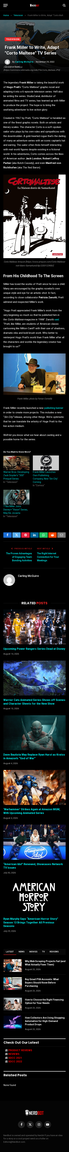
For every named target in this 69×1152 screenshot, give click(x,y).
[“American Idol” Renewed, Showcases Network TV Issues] (34, 842)
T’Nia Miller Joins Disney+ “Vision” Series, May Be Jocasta (15, 509)
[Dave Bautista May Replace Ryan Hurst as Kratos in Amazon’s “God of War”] (34, 732)
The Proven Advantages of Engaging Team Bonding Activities (19, 557)
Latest (10, 951)
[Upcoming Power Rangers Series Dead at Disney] (34, 626)
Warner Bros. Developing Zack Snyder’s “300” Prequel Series (16, 475)
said (56, 319)
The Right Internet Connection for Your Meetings (48, 557)
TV (43, 951)
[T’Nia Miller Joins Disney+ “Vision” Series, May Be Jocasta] (16, 497)
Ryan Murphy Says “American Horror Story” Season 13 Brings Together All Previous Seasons (30, 922)
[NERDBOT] (34, 5)
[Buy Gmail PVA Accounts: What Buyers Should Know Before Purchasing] (13, 983)
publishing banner (53, 407)
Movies (33, 951)
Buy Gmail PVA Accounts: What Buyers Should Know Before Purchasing (42, 982)
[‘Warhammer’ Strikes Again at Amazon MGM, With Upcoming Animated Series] (34, 787)
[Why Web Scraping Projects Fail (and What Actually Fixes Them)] (13, 965)
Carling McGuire (24, 62)
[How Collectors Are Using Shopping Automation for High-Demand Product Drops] (13, 1022)
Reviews (54, 951)
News (22, 951)
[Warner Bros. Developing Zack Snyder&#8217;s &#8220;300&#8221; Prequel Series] (16, 462)
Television (13, 39)
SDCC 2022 (15, 1061)
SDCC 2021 (15, 1057)
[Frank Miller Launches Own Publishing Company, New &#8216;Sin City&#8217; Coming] (46, 462)
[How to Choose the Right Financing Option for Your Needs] (13, 1004)
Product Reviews (20, 1050)
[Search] (64, 5)
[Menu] (5, 5)
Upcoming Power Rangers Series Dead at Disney (34, 648)
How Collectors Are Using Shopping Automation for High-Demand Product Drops (45, 1021)
